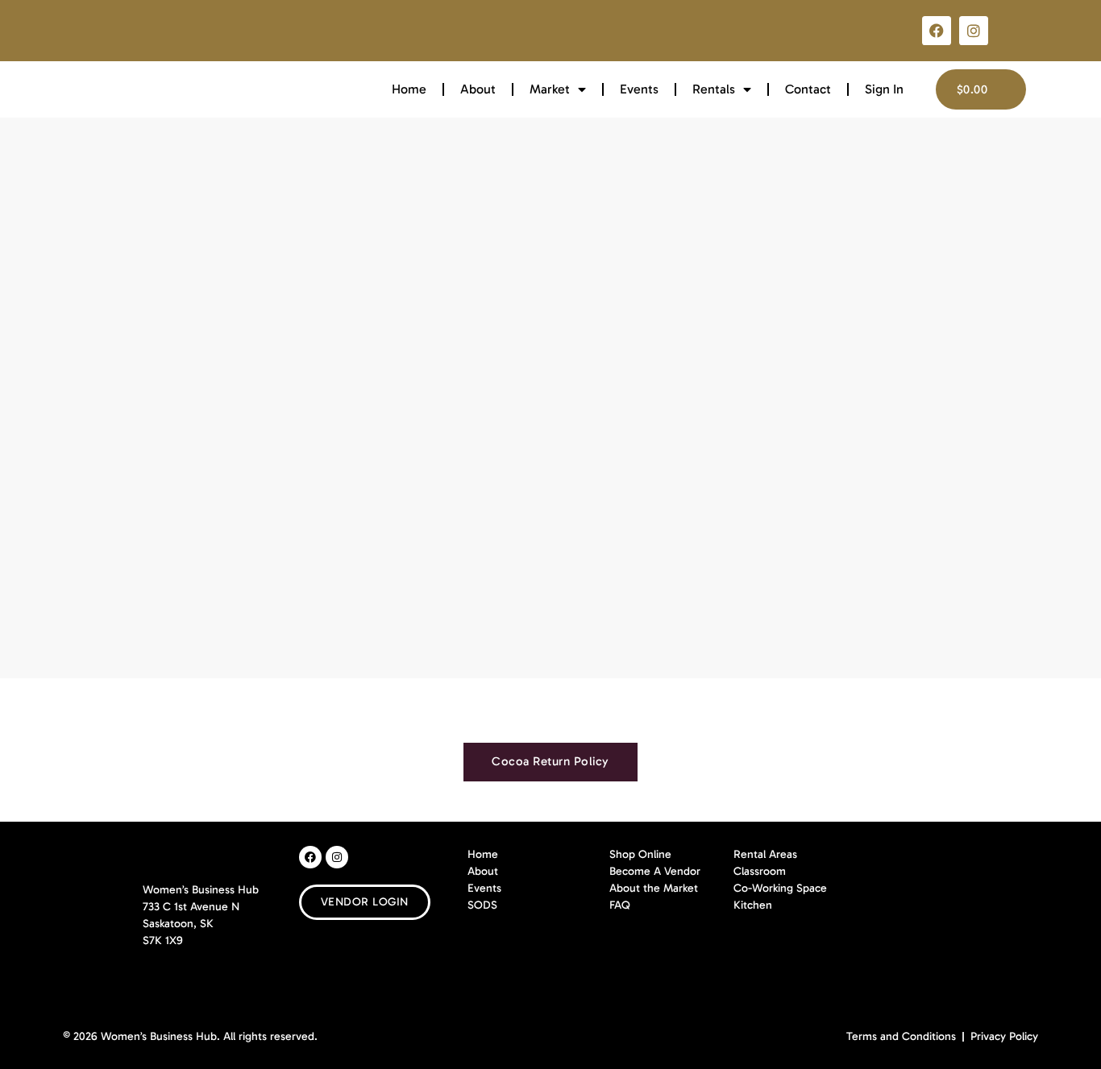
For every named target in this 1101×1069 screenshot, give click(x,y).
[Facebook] (936, 30)
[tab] (550, 762)
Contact (808, 89)
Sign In (884, 89)
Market (550, 89)
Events (639, 89)
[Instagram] (973, 30)
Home (409, 89)
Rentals (713, 89)
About (478, 89)
